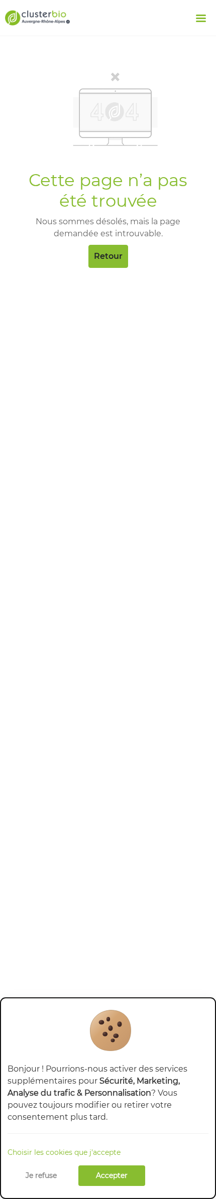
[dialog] (108, 1098)
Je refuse (41, 1175)
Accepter (112, 1175)
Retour (108, 256)
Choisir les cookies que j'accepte (64, 1152)
